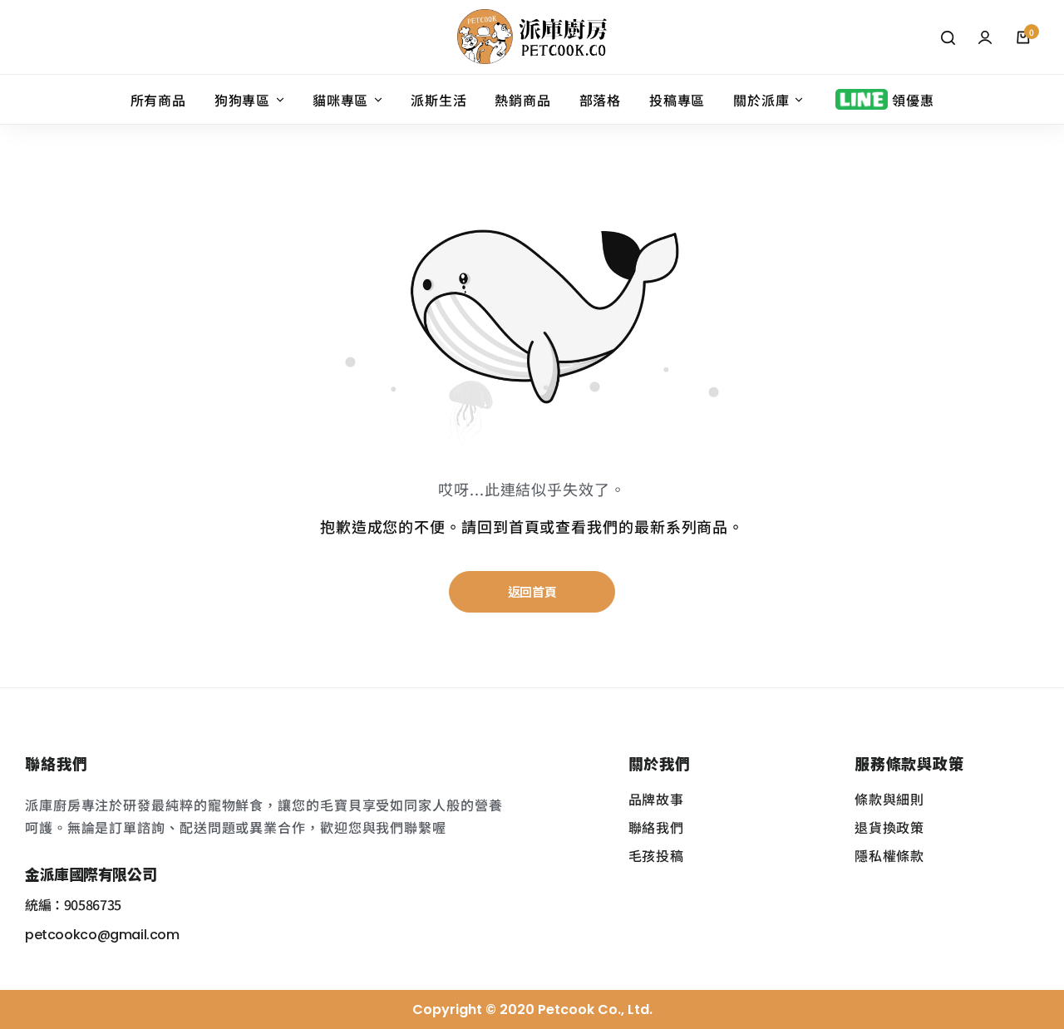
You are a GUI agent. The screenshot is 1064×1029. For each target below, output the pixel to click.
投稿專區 (677, 100)
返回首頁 (532, 591)
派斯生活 (438, 100)
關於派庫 (761, 100)
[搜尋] (947, 37)
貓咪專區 (340, 100)
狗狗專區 (242, 100)
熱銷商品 (522, 100)
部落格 (600, 100)
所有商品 (158, 100)
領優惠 (912, 100)
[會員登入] (985, 37)
